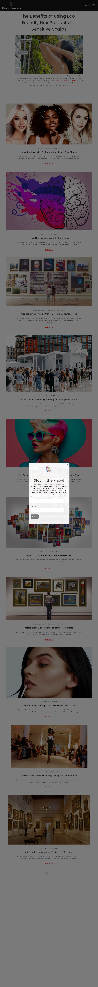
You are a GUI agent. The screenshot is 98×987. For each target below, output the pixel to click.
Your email (34, 506)
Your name (34, 497)
